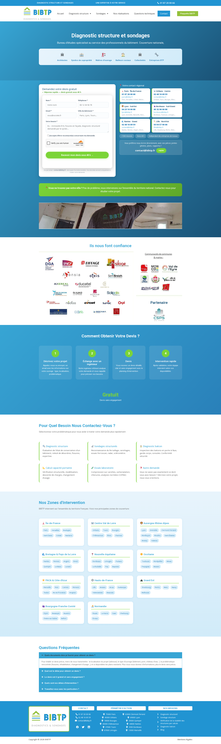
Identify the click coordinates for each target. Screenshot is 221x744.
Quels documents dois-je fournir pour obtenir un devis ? (70, 655)
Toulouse (146, 561)
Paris (46, 530)
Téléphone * (83, 100)
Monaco (76, 587)
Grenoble (153, 530)
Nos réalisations (121, 13)
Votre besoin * (51, 121)
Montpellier (158, 561)
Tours (105, 530)
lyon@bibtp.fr (127, 112)
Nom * (48, 100)
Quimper (47, 566)
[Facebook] (77, 727)
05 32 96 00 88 (160, 109)
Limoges (108, 561)
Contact (164, 13)
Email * (49, 111)
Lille (94, 587)
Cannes (65, 587)
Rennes (56, 561)
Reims (157, 587)
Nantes (46, 561)
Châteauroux (98, 535)
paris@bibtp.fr (127, 97)
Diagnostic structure (79, 13)
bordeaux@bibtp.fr (161, 112)
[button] (187, 13)
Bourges (115, 530)
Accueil (60, 13)
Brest (75, 561)
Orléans (96, 530)
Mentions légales (184, 739)
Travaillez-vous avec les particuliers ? (62, 689)
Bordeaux (97, 561)
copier (161, 150)
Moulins (157, 535)
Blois (109, 535)
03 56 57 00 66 (160, 124)
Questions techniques (144, 13)
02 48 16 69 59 (160, 94)
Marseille (47, 587)
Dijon (46, 613)
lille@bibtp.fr (158, 127)
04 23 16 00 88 (128, 109)
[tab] (110, 655)
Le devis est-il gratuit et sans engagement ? (64, 677)
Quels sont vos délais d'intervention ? (61, 683)
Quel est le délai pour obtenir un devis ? (63, 671)
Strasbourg (146, 587)
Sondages (101, 13)
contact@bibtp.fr (160, 97)
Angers (66, 561)
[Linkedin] (88, 727)
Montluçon (146, 535)
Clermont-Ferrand (168, 530)
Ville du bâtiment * (85, 111)
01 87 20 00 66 (128, 94)
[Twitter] (83, 727)
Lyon (144, 530)
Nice (56, 587)
